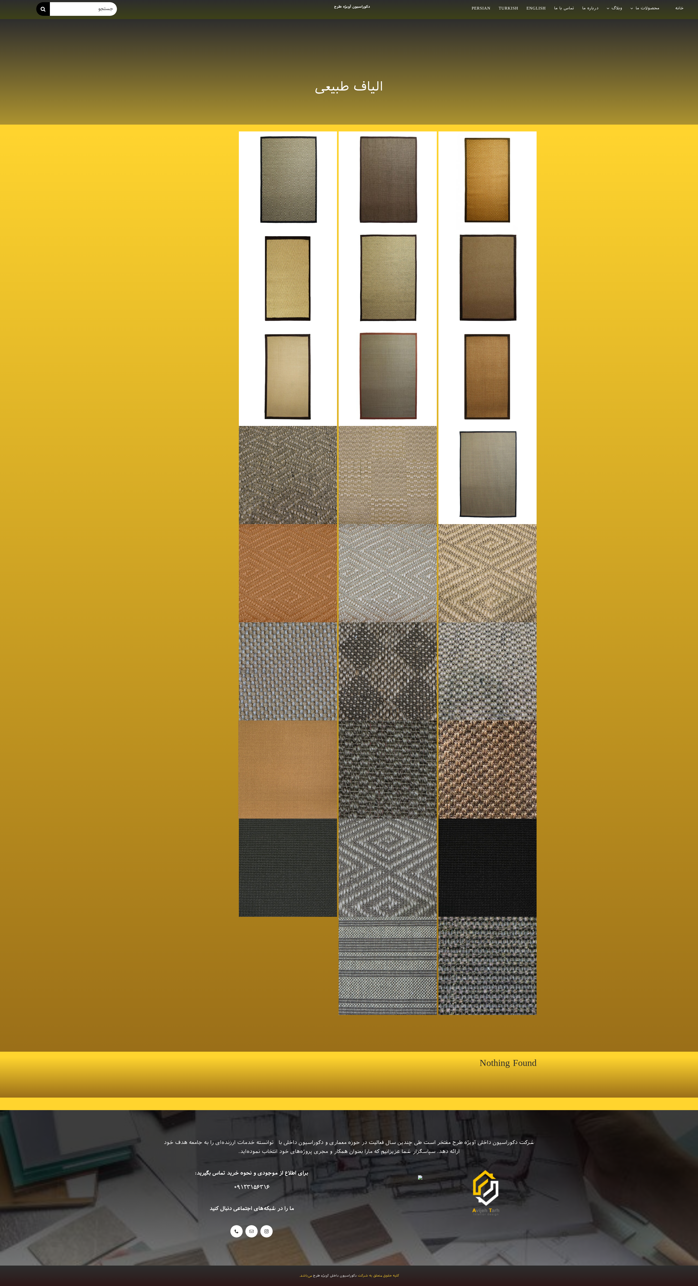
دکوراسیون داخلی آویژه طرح (335, 1276)
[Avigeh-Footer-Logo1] (351, 7)
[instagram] (266, 1231)
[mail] (251, 1231)
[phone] (236, 1231)
